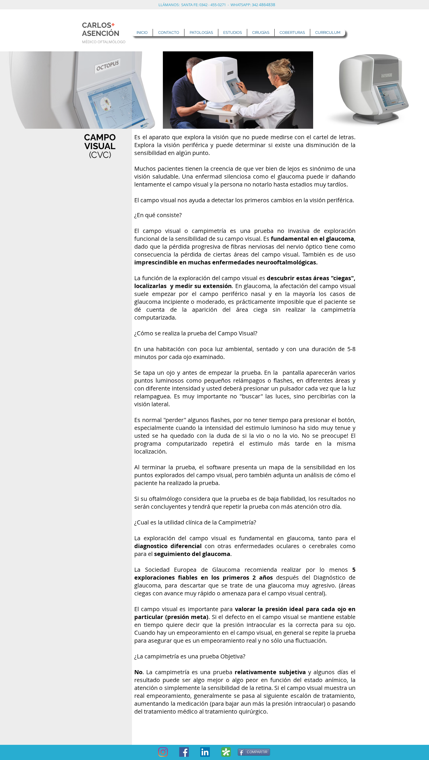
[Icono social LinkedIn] (205, 752)
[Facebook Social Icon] (184, 752)
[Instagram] (163, 752)
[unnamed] (226, 752)
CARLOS (98, 25)
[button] (201, 32)
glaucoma (339, 239)
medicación (192, 703)
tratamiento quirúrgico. (236, 711)
